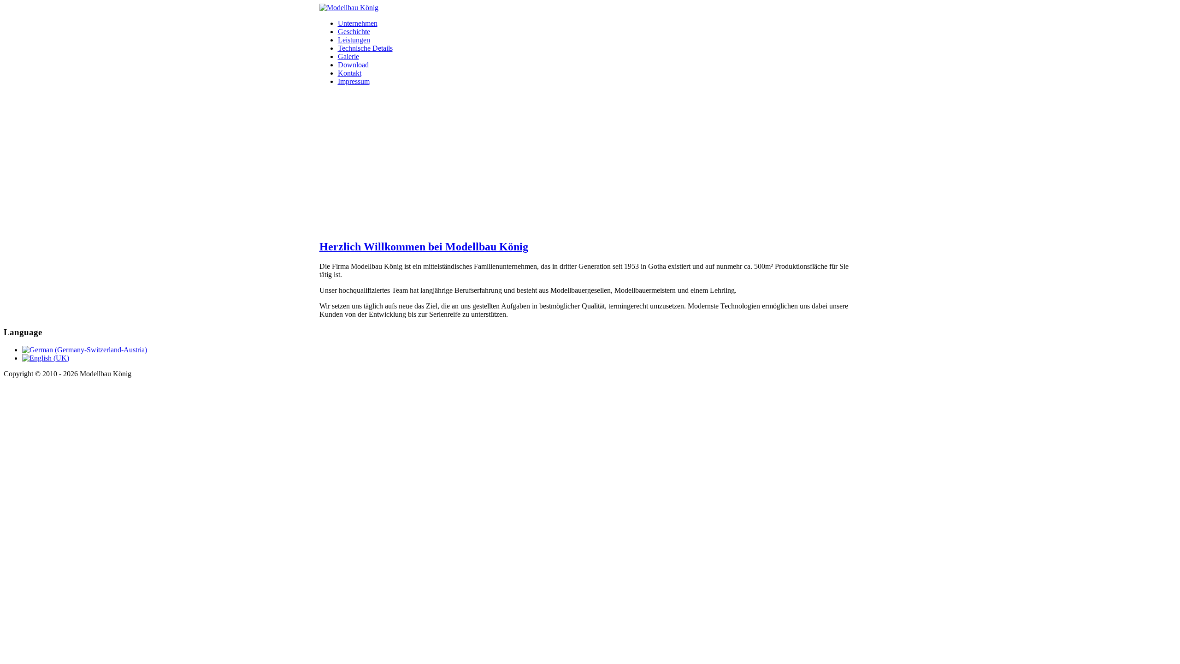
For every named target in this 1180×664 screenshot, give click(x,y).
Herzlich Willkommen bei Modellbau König (423, 247)
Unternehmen (358, 23)
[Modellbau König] (348, 8)
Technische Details (365, 48)
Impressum (354, 81)
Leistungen (354, 40)
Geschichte (354, 32)
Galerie (348, 56)
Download (353, 65)
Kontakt (349, 73)
